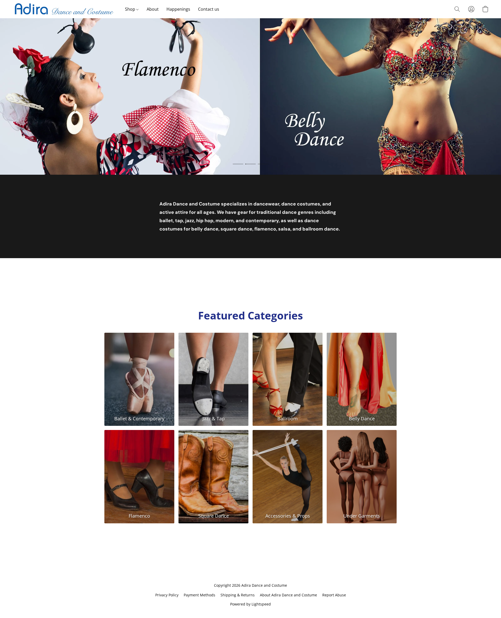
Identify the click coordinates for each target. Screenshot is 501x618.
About (153, 9)
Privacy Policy (166, 594)
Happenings (178, 9)
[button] (64, 9)
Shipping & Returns (237, 594)
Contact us (208, 9)
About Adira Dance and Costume (288, 594)
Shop (130, 9)
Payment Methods (199, 594)
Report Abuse (334, 594)
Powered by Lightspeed (250, 604)
